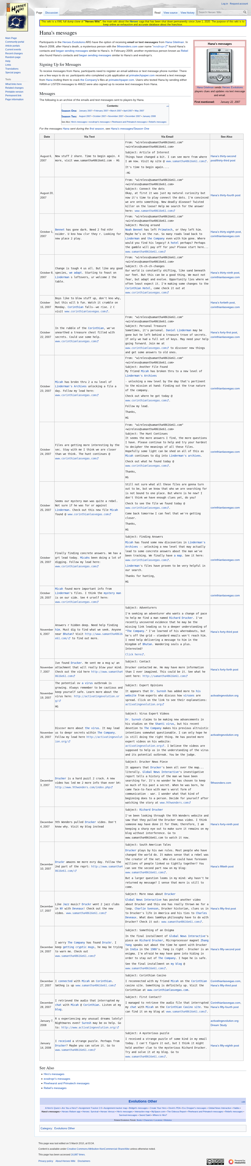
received (64, 1041)
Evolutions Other (143, 1101)
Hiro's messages (54, 1074)
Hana (49, 79)
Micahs (85, 557)
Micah (59, 381)
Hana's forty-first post (224, 332)
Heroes (134, 21)
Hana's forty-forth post (224, 669)
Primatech (165, 229)
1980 (153, 949)
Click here (133, 654)
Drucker (76, 662)
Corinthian (75, 307)
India (134, 949)
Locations (158, 1120)
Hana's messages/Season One (130, 128)
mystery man (112, 593)
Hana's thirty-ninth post (225, 272)
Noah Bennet (134, 229)
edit (167, 106)
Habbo (236, 1108)
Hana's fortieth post (223, 302)
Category (46, 1128)
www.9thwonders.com (174, 802)
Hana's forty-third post (224, 631)
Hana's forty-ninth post (225, 824)
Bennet (60, 229)
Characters (148, 1120)
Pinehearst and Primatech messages (129, 122)
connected (65, 981)
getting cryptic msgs (78, 947)
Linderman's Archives (70, 386)
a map (178, 555)
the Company (88, 79)
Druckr (60, 861)
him (57, 629)
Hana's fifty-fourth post (225, 1007)
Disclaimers (84, 1161)
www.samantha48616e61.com (185, 161)
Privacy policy (45, 1161)
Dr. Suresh (158, 691)
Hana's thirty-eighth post (226, 231)
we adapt (75, 272)
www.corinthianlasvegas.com (145, 292)
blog (58, 1009)
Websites (168, 1120)
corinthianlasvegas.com (225, 236)
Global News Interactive (161, 771)
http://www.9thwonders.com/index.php (82, 787)
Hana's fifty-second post (225, 949)
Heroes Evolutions (232, 87)
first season (97, 128)
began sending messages (72, 50)
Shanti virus (164, 723)
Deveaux (77, 908)
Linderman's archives (185, 455)
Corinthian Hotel (137, 288)
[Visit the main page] (17, 15)
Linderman (132, 238)
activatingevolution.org (143, 704)
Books (139, 1120)
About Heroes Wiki (65, 1161)
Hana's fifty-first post (223, 908)
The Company (135, 631)
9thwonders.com (127, 46)
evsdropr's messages (99, 122)
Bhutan (67, 633)
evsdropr (158, 46)
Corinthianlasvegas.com (225, 981)
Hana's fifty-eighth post (225, 1045)
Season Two (68, 116)
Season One (68, 110)
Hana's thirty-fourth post (225, 195)
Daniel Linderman (178, 330)
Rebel (184, 50)
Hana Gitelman (205, 87)
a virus (87, 683)
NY (61, 908)
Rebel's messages (157, 122)
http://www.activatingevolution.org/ (88, 1027)
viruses (188, 695)
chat (58, 1004)
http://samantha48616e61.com (164, 676)
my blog (176, 963)
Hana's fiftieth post (222, 866)
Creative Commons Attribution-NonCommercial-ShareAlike (98, 1149)
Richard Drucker (181, 617)
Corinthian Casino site (183, 1007)
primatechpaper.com (142, 75)
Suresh (86, 1022)
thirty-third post (226, 160)
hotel (175, 242)
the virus (92, 728)
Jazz (66, 904)
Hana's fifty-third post (224, 985)
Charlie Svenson (146, 908)
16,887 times (78, 1154)
